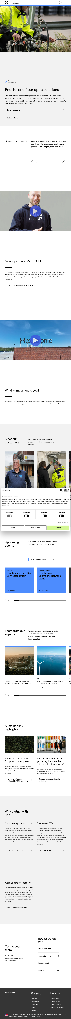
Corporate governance (57, 1007)
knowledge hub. (34, 639)
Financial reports (55, 1001)
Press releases (54, 998)
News (33, 1007)
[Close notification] (65, 1014)
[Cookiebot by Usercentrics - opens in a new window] (61, 490)
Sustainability (35, 1001)
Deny (13, 527)
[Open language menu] (59, 2)
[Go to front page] (6, 2)
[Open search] (55, 2)
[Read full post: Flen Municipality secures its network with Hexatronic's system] (19, 477)
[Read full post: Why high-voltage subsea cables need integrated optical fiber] (51, 667)
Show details (62, 522)
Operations (34, 1004)
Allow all (58, 527)
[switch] (26, 516)
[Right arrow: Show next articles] (10, 600)
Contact (33, 1010)
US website (32, 1016)
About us (34, 998)
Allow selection (35, 527)
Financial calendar (55, 1004)
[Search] (63, 162)
